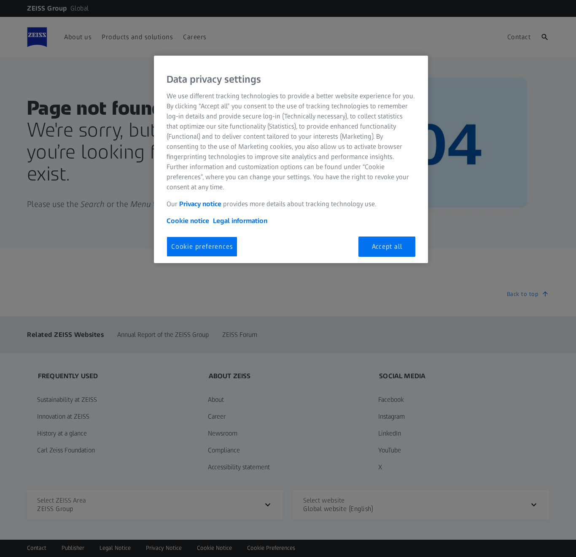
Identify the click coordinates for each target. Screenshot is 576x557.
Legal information (240, 221)
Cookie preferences (202, 246)
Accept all (387, 246)
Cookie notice (188, 221)
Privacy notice (200, 204)
